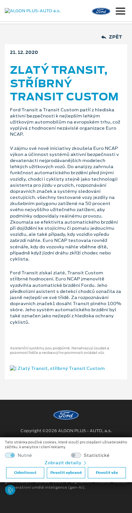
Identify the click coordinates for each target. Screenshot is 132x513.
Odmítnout (25, 472)
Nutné (25, 455)
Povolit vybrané (66, 472)
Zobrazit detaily (63, 462)
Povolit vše (107, 472)
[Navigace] (120, 12)
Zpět (115, 37)
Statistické (97, 455)
